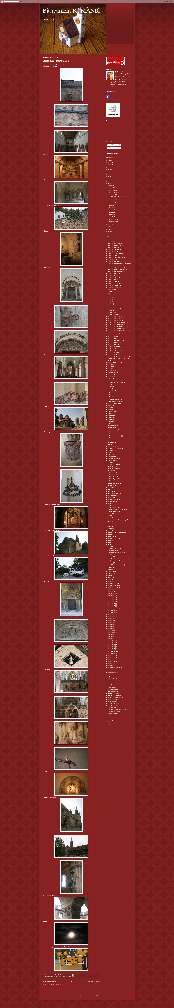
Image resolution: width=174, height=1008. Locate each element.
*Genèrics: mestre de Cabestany (116, 269)
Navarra (110, 546)
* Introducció (111, 239)
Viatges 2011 (111, 641)
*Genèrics (110, 241)
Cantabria (110, 366)
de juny (111, 210)
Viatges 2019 (111, 657)
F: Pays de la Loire (113, 458)
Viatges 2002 (111, 622)
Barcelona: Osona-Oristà (114, 350)
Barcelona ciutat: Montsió (114, 320)
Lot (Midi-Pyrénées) (113, 538)
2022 (109, 229)
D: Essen (110, 384)
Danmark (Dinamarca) (114, 399)
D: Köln (110, 389)
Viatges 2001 (111, 620)
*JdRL (109, 291)
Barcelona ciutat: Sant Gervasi (116, 328)
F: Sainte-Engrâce (113, 479)
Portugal (110, 557)
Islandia (110, 528)
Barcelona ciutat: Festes (114, 318)
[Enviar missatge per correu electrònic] (72, 974)
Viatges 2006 (111, 630)
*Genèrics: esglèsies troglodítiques (117, 267)
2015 (109, 174)
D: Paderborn (111, 391)
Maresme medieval (113, 691)
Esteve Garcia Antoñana (112, 94)
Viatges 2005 (111, 628)
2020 (109, 224)
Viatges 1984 (111, 589)
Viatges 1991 (111, 604)
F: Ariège (110, 417)
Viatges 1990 (111, 602)
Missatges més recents (49, 981)
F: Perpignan (111, 460)
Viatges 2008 (111, 634)
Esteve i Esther (121, 72)
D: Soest (110, 395)
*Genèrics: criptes (112, 255)
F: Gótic (110, 444)
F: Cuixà (110, 438)
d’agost (111, 214)
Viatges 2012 (111, 643)
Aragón (110, 300)
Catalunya (110, 374)
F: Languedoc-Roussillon (114, 448)
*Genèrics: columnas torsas (115, 253)
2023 (109, 231)
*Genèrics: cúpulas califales (115, 257)
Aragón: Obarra (112, 302)
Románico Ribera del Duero (115, 718)
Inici (72, 981)
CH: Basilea (111, 376)
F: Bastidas (111, 421)
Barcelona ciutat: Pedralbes (115, 324)
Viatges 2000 (111, 618)
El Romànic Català (113, 689)
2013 (109, 169)
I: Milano (110, 524)
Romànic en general (113, 705)
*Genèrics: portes (112, 275)
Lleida (109, 534)
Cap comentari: (66, 974)
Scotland (110, 567)
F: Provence (111, 466)
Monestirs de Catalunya (114, 695)
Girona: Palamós (112, 507)
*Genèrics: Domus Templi (115, 259)
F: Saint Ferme (112, 473)
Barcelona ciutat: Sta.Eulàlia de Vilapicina (119, 330)
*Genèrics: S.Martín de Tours (115, 283)
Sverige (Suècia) (112, 571)
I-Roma (110, 522)
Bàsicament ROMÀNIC (72, 10)
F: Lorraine (111, 452)
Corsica (110, 378)
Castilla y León (112, 372)
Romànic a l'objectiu (113, 703)
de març (111, 205)
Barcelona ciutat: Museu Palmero (117, 322)
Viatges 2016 (111, 651)
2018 (109, 181)
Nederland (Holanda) (113, 548)
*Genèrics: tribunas (113, 289)
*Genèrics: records (113, 277)
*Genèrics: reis (112, 279)
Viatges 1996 (111, 610)
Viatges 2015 (111, 649)
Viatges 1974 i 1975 (113, 583)
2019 (109, 183)
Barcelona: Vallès (112, 354)
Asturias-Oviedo (112, 306)
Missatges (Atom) (56, 984)
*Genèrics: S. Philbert (113, 281)
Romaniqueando (112, 720)
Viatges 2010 (111, 638)
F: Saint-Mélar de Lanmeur (115, 477)
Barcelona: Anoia (112, 336)
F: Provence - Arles (113, 468)
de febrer (112, 203)
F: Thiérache (111, 485)
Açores (109, 293)
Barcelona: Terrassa (113, 352)
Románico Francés (113, 714)
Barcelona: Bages (112, 338)
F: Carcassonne (112, 432)
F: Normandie (111, 456)
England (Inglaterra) (113, 403)
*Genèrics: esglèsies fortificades (116, 261)
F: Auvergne (111, 419)
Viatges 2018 (71, 976)
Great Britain (111, 516)
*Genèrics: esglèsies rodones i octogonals (119, 263)
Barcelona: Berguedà (113, 344)
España (110, 405)
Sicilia (109, 569)
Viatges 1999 (111, 616)
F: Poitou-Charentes (113, 464)
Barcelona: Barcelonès (114, 342)
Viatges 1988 (111, 598)
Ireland (109, 526)
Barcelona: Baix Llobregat (115, 340)
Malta (109, 542)
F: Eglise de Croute (113, 440)
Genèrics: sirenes (112, 501)
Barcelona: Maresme (113, 346)
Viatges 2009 (111, 636)
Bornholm (110, 364)
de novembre (113, 219)
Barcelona (110, 312)
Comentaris (111, 148)
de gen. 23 (114, 195)
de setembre (113, 217)
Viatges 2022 (111, 663)
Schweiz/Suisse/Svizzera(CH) (116, 565)
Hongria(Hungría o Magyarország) (117, 520)
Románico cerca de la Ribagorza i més (118, 709)
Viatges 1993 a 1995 (113, 608)
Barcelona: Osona (113, 348)
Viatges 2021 (111, 661)
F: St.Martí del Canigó (113, 483)
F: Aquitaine (111, 415)
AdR (109, 677)
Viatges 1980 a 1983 (113, 587)
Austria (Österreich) (113, 308)
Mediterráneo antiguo (113, 693)
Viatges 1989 (111, 600)
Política (110, 554)
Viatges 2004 (111, 626)
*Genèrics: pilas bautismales (115, 271)
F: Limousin (111, 450)
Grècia (109, 518)
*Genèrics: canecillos (113, 249)
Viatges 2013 (111, 645)
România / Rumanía (113, 561)
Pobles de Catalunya (113, 701)
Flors (109, 489)
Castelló (110, 368)
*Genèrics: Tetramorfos (114, 287)
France (109, 491)
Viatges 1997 (111, 612)
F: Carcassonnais (112, 430)
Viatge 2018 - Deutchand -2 (56, 61)
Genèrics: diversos (113, 499)
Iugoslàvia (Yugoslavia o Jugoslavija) (118, 532)
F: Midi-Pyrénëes (112, 454)
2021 (109, 227)
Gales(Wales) (111, 495)
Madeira (110, 540)
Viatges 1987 (111, 595)
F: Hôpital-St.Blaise (113, 446)
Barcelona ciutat (112, 314)
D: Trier (110, 397)
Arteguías (110, 685)
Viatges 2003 (111, 624)
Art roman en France (113, 683)
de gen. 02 (114, 187)
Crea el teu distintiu (110, 99)
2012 (109, 167)
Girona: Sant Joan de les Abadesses (117, 509)
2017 (109, 179)
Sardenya (110, 563)
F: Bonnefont (111, 423)
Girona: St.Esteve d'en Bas (115, 511)
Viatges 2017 (111, 653)
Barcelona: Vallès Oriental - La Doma (118, 356)
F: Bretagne (111, 427)
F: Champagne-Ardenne (114, 436)
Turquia (110, 577)
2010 (109, 162)
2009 (109, 160)
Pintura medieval (112, 699)
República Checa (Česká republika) (117, 559)
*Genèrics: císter (112, 251)
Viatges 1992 (111, 606)
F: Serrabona (111, 481)
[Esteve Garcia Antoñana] (107, 97)
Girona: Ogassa (112, 505)
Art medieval (111, 681)
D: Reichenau (111, 393)
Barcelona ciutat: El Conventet (116, 316)
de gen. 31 (114, 200)
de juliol (111, 212)
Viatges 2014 (111, 647)
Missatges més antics (94, 981)
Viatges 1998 (111, 614)
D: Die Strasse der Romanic (115, 382)
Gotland (110, 514)
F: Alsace (110, 413)
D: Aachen (110, 380)
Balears (110, 310)
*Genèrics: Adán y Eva (114, 243)
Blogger (97, 995)
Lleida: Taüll (111, 536)
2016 (109, 176)
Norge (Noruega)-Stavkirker (115, 552)
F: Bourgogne (111, 425)
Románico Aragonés (113, 707)
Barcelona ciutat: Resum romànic (117, 326)
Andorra (110, 298)
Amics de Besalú (112, 679)
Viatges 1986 (111, 593)
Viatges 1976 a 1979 (113, 585)
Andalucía (110, 296)
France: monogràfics (113, 493)
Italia (109, 530)
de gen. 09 (114, 190)
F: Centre (110, 434)
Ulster (109, 579)
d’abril (111, 207)
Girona (109, 503)
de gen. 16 (114, 192)
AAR (109, 675)
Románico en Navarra (114, 711)
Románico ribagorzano (114, 716)
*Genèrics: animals (113, 247)
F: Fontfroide (111, 442)
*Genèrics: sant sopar (113, 285)
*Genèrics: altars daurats (114, 245)
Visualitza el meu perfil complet (114, 87)
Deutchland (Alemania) (61, 976)
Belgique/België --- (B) (114, 362)
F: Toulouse (111, 487)
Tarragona (110, 573)
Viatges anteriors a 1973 (114, 667)
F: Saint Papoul (112, 475)
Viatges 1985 (111, 591)
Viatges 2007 (111, 632)
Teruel (109, 575)
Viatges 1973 (111, 581)
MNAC (109, 544)
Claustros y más (112, 687)
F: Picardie (110, 462)
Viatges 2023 (111, 665)
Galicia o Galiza (112, 497)
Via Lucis (110, 722)
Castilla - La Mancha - (114, 370)
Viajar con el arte (112, 724)
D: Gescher (111, 386)
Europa (110, 407)
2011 (109, 165)
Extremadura (111, 411)
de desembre (113, 221)
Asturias (110, 304)
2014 (109, 172)
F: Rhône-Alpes (112, 470)
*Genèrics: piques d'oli (114, 273)
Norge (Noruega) (112, 550)
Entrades (111, 144)
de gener (112, 185)
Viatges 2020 (111, 659)
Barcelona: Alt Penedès (114, 334)
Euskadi (110, 409)
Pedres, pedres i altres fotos (115, 697)
